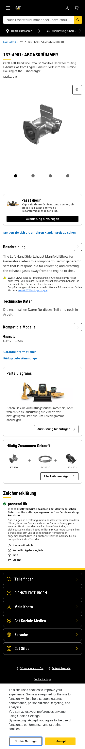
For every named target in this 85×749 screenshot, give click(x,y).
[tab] (16, 176)
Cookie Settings (42, 679)
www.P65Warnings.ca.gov (32, 290)
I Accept (60, 741)
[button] (39, 233)
